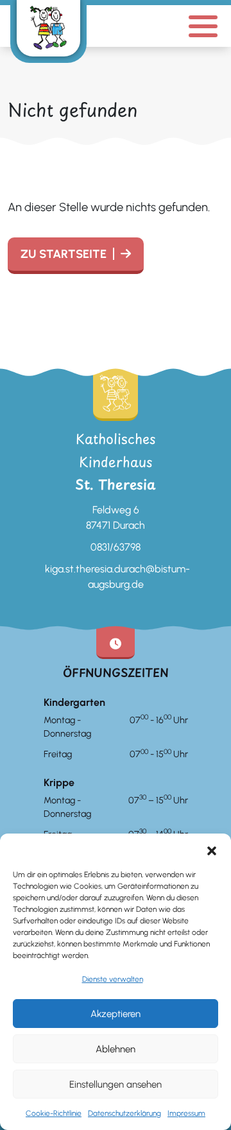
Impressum (186, 1113)
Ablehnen (115, 1049)
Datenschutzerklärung (124, 1113)
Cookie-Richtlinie (53, 1113)
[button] (211, 849)
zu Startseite (64, 254)
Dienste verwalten (112, 979)
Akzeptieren (115, 1014)
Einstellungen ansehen (115, 1084)
